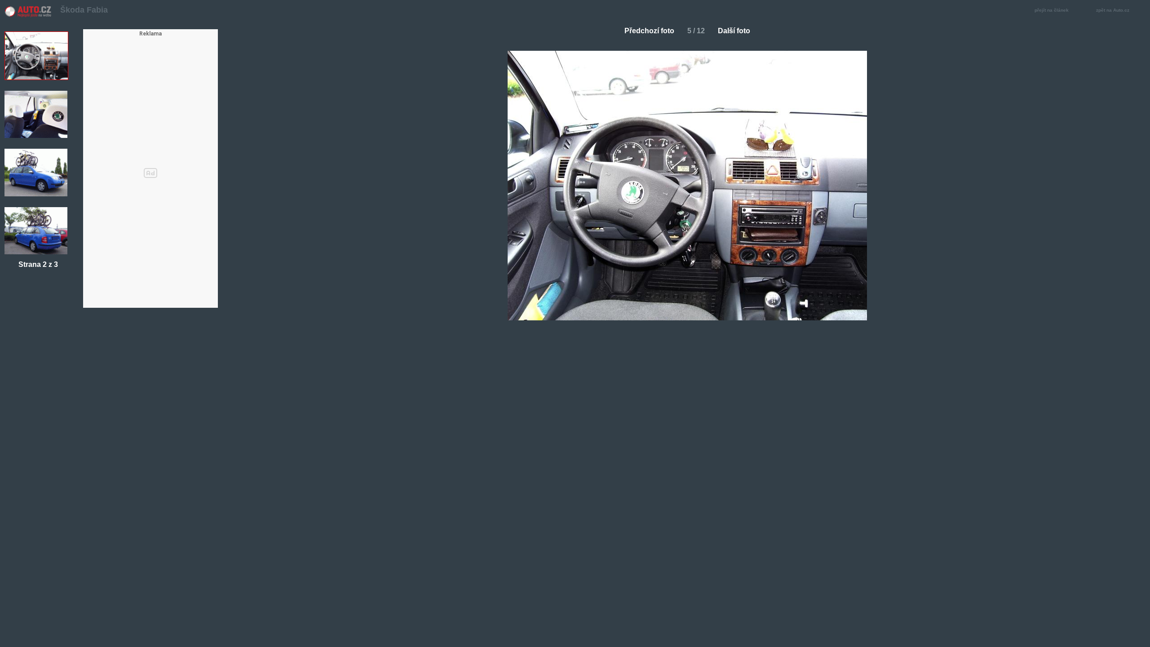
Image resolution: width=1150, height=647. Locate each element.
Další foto (734, 30)
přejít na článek (1052, 10)
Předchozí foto (649, 30)
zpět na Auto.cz (1112, 10)
